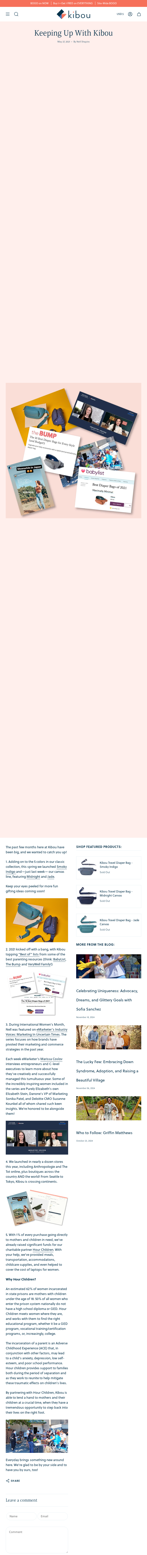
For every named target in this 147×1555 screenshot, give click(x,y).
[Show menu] (7, 14)
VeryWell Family (39, 964)
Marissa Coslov (51, 1059)
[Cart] (139, 14)
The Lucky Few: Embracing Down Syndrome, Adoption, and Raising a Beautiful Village (107, 1071)
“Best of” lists (28, 954)
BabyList (59, 959)
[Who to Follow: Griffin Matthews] (108, 1108)
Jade (50, 876)
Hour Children (43, 1249)
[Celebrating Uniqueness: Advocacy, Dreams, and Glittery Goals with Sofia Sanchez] (108, 966)
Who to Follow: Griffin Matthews (104, 1132)
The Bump (13, 964)
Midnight (33, 876)
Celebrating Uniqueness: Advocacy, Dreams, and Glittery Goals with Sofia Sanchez (107, 1000)
